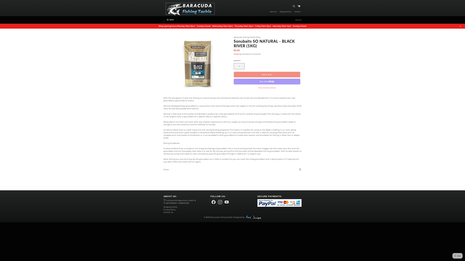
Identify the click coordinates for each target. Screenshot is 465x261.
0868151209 (184, 203)
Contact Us (168, 212)
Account (298, 20)
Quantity (237, 61)
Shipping (237, 54)
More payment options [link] (267, 88)
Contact (297, 12)
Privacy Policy (169, 209)
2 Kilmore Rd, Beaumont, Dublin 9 (180, 200)
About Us (273, 12)
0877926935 (171, 203)
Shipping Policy (285, 12)
